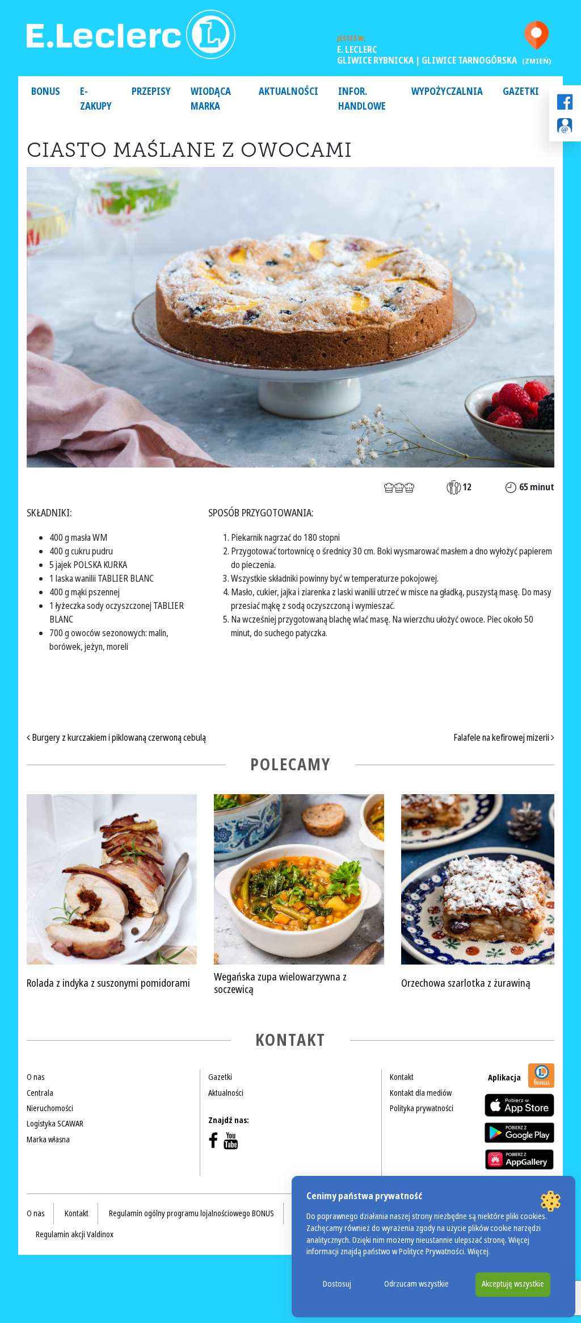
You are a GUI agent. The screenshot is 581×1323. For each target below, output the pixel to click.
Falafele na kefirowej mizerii (502, 737)
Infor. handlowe (362, 99)
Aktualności (288, 92)
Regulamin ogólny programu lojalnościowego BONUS (191, 1213)
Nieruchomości (50, 1108)
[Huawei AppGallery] (519, 1159)
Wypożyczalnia (447, 92)
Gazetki (521, 92)
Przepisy (151, 92)
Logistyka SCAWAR (55, 1123)
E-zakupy (96, 99)
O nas (35, 1077)
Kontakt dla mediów (421, 1093)
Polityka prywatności (421, 1108)
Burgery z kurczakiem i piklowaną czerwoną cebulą (118, 737)
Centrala (40, 1093)
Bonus (45, 92)
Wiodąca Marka (211, 99)
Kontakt (402, 1077)
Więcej (478, 1252)
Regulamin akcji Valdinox (74, 1234)
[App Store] (519, 1105)
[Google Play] (519, 1132)
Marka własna (48, 1139)
